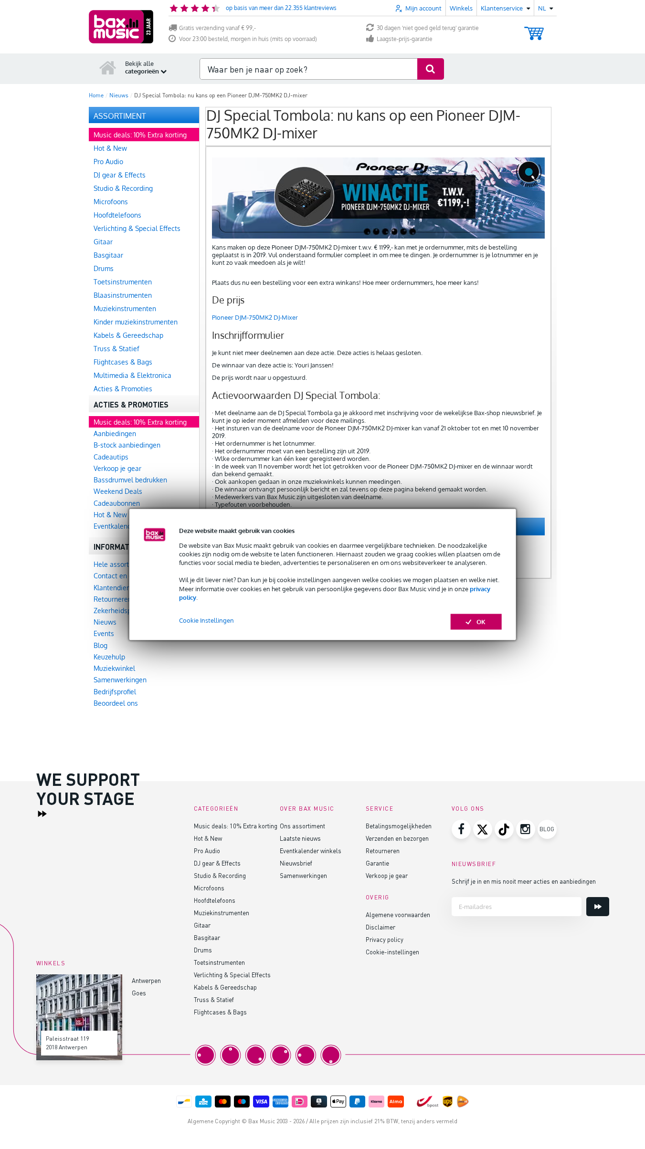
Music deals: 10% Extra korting (235, 826)
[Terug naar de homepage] (107, 67)
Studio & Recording (220, 875)
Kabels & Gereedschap (225, 987)
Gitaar (202, 925)
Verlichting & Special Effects (232, 975)
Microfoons (209, 888)
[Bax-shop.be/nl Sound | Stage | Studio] (121, 26)
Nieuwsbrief (296, 863)
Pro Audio (207, 850)
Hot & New (208, 838)
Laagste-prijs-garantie (405, 38)
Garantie (377, 863)
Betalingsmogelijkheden (399, 826)
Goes (139, 993)
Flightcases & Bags (220, 1012)
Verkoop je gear (387, 875)
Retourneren (383, 850)
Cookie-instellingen (392, 952)
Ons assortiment (302, 826)
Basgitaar (207, 937)
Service (380, 808)
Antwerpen (146, 980)
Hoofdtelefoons (214, 900)
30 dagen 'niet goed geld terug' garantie (428, 27)
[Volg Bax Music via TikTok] (504, 829)
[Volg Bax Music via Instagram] (525, 829)
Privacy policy (384, 939)
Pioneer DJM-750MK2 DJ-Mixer (255, 317)
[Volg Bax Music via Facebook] (461, 829)
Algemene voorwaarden (398, 914)
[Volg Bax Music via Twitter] (482, 829)
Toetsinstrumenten (219, 962)
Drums (203, 950)
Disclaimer (380, 927)
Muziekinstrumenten (221, 913)
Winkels (461, 8)
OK (481, 622)
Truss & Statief (214, 999)
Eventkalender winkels (310, 850)
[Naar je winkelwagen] (534, 29)
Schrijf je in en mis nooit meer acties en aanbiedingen (524, 881)
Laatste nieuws (300, 838)
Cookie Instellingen (206, 620)
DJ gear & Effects (217, 863)
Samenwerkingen (303, 875)
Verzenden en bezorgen (397, 838)
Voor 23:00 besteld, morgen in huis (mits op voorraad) (248, 38)
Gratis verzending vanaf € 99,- (217, 27)
